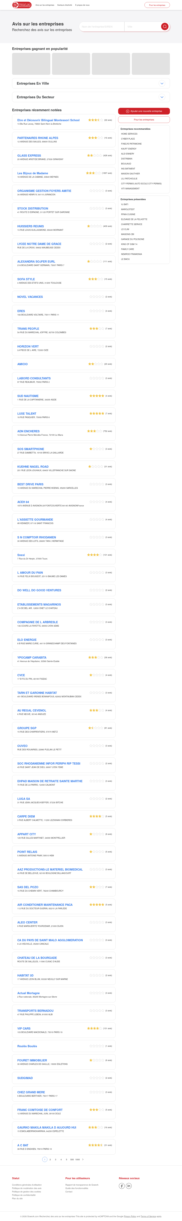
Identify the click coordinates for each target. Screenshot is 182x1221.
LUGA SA (23, 799)
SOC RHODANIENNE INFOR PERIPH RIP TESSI (48, 763)
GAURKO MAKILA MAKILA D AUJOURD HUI (46, 1127)
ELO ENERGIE (27, 640)
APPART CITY (26, 834)
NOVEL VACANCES (30, 297)
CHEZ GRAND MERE (31, 1092)
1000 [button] (77, 1159)
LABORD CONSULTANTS (34, 378)
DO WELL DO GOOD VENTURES (39, 590)
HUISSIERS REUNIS (30, 226)
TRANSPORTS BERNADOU (35, 1010)
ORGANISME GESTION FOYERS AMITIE (44, 191)
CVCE (21, 675)
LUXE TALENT (26, 413)
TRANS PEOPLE (28, 328)
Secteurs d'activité (64, 5)
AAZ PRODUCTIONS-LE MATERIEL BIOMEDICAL (50, 869)
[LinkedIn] (129, 1185)
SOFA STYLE (26, 279)
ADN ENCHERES (28, 431)
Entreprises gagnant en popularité (40, 48)
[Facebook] (122, 1185)
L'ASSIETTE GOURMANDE (35, 519)
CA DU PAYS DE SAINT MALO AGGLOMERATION (50, 940)
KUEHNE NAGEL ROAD (32, 466)
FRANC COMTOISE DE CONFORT (40, 1110)
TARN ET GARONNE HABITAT (37, 693)
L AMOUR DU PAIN (30, 572)
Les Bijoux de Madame (32, 173)
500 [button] (72, 1159)
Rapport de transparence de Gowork (81, 1184)
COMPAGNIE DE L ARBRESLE (37, 622)
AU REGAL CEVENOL (31, 710)
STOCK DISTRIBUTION (32, 208)
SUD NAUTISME (28, 396)
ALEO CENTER (27, 922)
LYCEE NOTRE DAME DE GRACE (39, 244)
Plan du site (17, 1198)
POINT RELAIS (27, 852)
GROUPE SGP (26, 728)
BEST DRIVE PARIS (30, 484)
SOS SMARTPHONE (30, 449)
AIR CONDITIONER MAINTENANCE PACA (45, 905)
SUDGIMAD (25, 1078)
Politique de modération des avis (26, 1188)
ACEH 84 (23, 502)
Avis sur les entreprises (45, 5)
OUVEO (22, 746)
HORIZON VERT (28, 346)
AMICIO (22, 364)
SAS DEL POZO (27, 887)
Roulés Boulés (27, 1046)
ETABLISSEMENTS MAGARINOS (39, 604)
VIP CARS (23, 1028)
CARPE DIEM (26, 816)
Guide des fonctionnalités (76, 1188)
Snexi (21, 555)
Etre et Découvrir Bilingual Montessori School (48, 120)
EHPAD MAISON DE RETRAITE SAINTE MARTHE (49, 781)
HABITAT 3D (25, 975)
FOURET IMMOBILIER (32, 1060)
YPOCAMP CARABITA (31, 657)
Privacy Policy (130, 1216)
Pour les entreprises (157, 5)
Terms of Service (148, 1216)
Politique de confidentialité (24, 1195)
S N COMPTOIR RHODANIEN (36, 537)
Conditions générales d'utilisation (27, 1184)
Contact (68, 1191)
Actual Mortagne (28, 993)
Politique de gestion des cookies (26, 1191)
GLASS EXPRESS (29, 155)
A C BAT (22, 1145)
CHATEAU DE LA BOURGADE (37, 958)
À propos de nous (82, 5)
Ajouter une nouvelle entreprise (145, 111)
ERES (21, 311)
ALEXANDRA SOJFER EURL (36, 261)
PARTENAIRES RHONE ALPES (37, 138)
